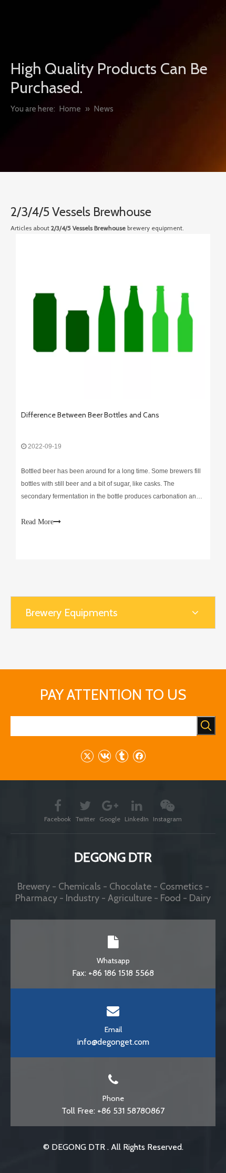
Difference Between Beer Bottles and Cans (90, 415)
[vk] (104, 755)
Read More (37, 522)
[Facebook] (139, 755)
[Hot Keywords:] (206, 725)
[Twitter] (87, 755)
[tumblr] (121, 755)
